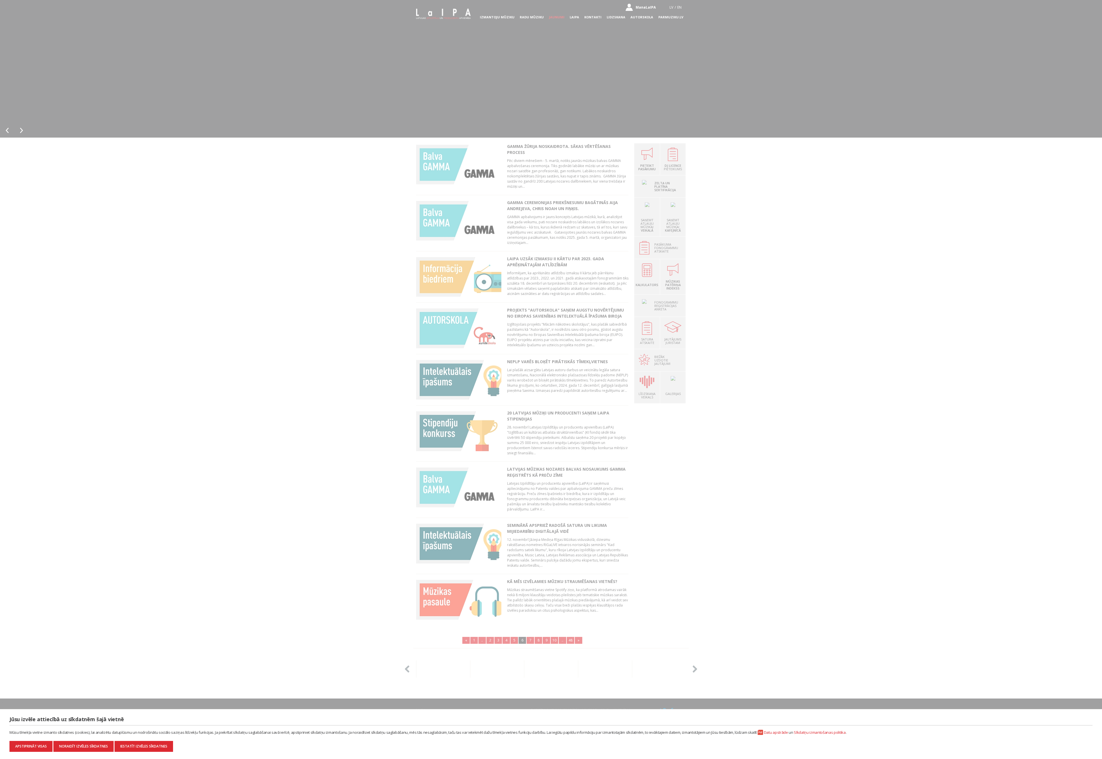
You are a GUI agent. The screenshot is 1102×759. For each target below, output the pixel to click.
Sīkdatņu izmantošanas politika (819, 732)
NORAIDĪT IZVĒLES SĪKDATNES (83, 746)
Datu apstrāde (776, 732)
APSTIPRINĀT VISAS (31, 746)
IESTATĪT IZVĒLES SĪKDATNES (143, 746)
